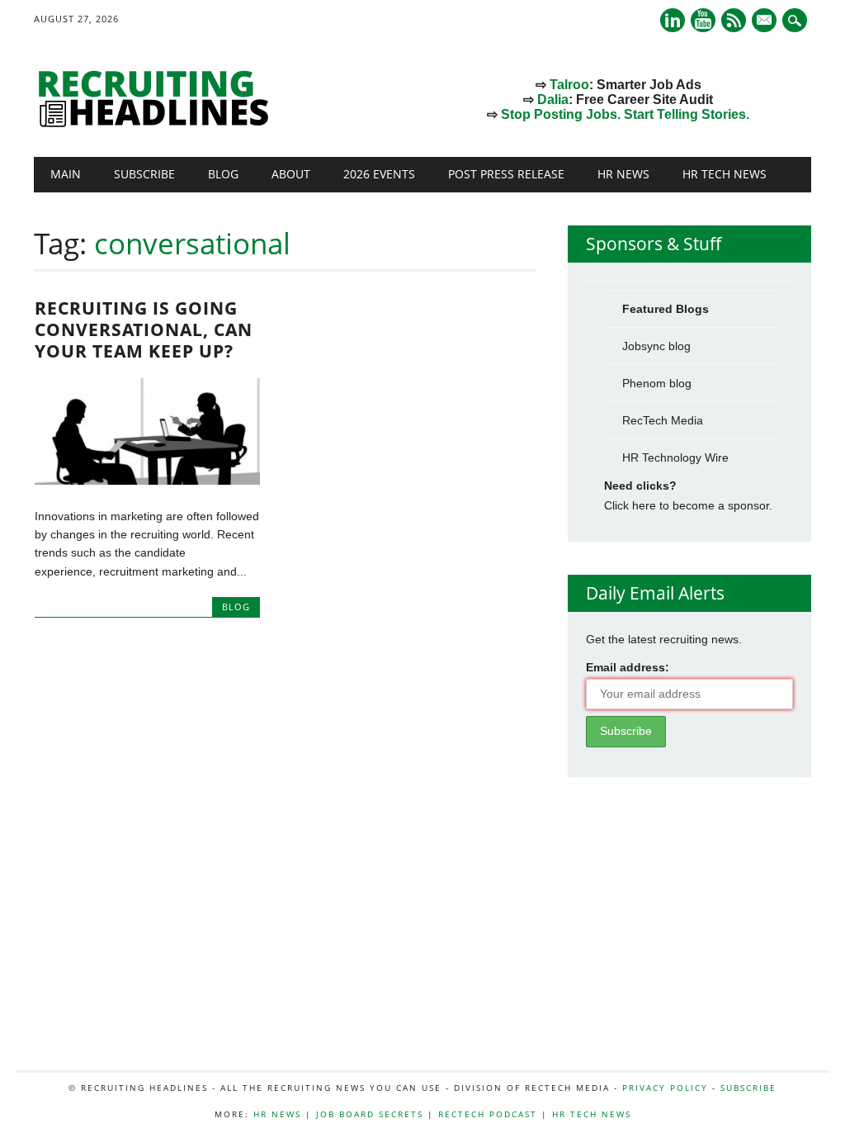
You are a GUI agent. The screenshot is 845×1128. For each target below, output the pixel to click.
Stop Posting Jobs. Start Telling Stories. (625, 114)
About (290, 174)
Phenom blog (657, 383)
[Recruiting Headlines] (157, 123)
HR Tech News (724, 174)
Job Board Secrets (369, 1114)
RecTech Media (662, 420)
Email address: (627, 667)
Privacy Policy (665, 1087)
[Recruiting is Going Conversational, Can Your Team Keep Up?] (147, 480)
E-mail (766, 21)
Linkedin (672, 20)
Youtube (703, 20)
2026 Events (379, 174)
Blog (223, 174)
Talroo (569, 85)
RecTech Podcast (487, 1114)
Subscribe (144, 174)
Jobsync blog (656, 346)
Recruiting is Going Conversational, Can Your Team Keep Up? (144, 329)
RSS (733, 20)
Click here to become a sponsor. (688, 505)
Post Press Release (506, 174)
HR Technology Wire (675, 457)
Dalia (553, 99)
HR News (623, 174)
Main (65, 174)
